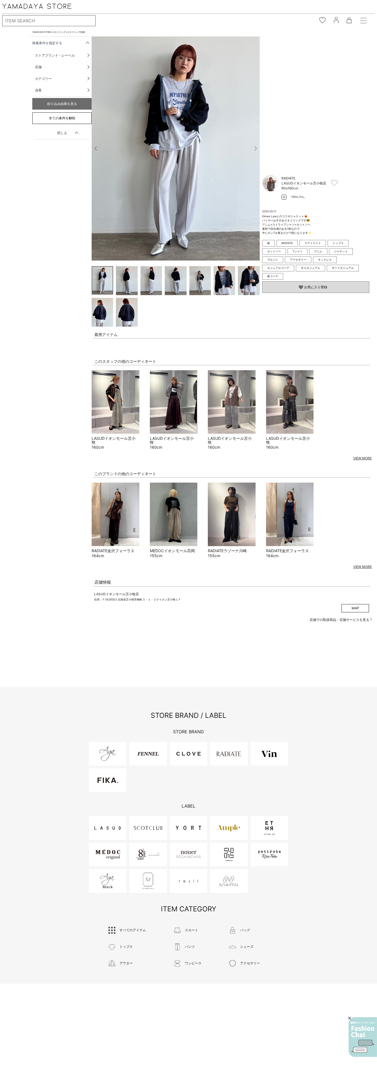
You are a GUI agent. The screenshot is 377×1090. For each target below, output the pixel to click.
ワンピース (193, 963)
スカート (191, 930)
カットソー (274, 251)
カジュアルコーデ (278, 267)
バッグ (245, 930)
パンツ (190, 947)
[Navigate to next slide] (255, 148)
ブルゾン (272, 259)
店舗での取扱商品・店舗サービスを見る (340, 620)
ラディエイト (312, 243)
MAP (355, 608)
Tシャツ (297, 251)
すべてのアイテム (133, 930)
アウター (126, 963)
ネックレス (325, 259)
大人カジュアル (310, 267)
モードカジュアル (343, 267)
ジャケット (341, 251)
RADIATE (287, 243)
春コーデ (272, 276)
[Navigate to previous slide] (96, 148)
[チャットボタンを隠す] (349, 1018)
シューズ (246, 947)
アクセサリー (298, 259)
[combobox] (48, 20)
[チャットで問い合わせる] (363, 1037)
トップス (338, 243)
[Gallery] (176, 148)
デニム (318, 251)
